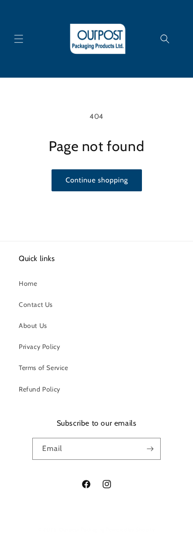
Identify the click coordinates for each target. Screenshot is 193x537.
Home (28, 283)
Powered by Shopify (131, 529)
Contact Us (36, 304)
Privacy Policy (39, 346)
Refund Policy (39, 389)
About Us (33, 325)
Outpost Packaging (81, 529)
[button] (18, 39)
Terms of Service (43, 367)
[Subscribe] (150, 449)
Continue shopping (97, 180)
